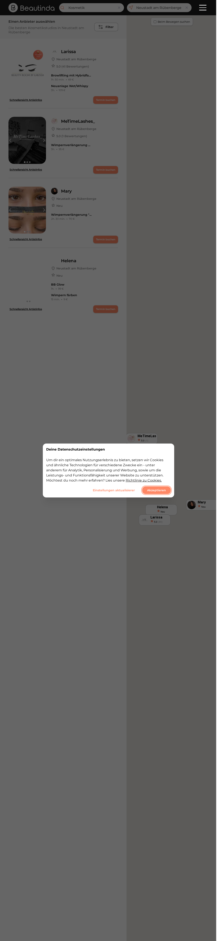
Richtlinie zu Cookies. (144, 480)
